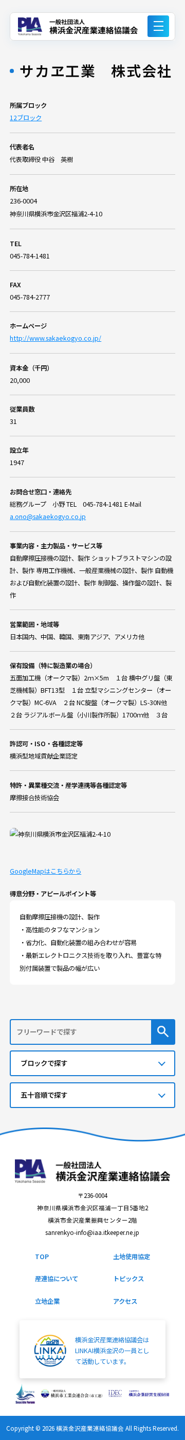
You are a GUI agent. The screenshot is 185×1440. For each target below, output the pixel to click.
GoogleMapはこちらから (45, 871)
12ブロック (26, 117)
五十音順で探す (44, 1095)
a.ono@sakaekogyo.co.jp (48, 516)
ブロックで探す (44, 1063)
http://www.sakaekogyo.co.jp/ (55, 338)
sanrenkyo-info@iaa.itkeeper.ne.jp (92, 1232)
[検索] (163, 1032)
